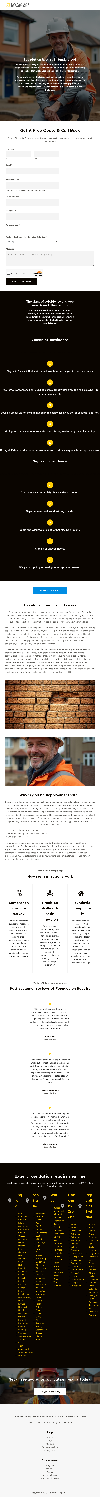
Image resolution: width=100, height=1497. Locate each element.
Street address (13, 196)
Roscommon (94, 1305)
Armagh (74, 1227)
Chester (21, 1236)
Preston (21, 1326)
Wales (50, 1472)
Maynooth (93, 1292)
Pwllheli (56, 1275)
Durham (21, 1245)
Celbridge (93, 1237)
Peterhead (40, 1307)
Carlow (92, 1231)
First (8, 159)
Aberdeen (40, 1213)
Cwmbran (57, 1243)
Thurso (39, 1333)
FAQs (50, 1440)
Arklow (92, 1224)
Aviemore (40, 1219)
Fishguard (57, 1246)
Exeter (21, 1249)
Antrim (74, 1224)
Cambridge (23, 1226)
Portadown (76, 1286)
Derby (21, 1242)
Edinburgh (40, 1242)
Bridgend (57, 1214)
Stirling (39, 1326)
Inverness (40, 1278)
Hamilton (40, 1271)
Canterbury (23, 1229)
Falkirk (39, 1249)
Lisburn (74, 1266)
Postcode (11, 211)
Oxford (21, 1316)
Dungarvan (94, 1253)
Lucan (91, 1286)
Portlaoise (93, 1302)
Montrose (40, 1294)
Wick (38, 1339)
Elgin (38, 1245)
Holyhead (57, 1250)
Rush (91, 1308)
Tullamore (93, 1311)
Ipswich (21, 1268)
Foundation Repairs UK (59, 1493)
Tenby (56, 1282)
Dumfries (40, 1226)
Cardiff (56, 1227)
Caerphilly (58, 1224)
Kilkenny (92, 1273)
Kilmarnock (41, 1284)
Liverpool (22, 1284)
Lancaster (22, 1271)
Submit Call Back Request (21, 281)
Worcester (23, 1355)
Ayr (37, 1223)
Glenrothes (41, 1268)
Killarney (92, 1269)
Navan (91, 1298)
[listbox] (32, 230)
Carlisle (21, 1232)
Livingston (40, 1291)
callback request (43, 1422)
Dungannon (76, 1260)
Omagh (74, 1282)
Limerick (92, 1282)
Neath (56, 1262)
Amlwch (57, 1217)
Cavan (91, 1234)
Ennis (91, 1260)
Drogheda (93, 1256)
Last (35, 159)
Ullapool (40, 1336)
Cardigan (57, 1230)
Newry (74, 1276)
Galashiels (40, 1262)
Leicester (22, 1278)
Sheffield (22, 1333)
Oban (38, 1297)
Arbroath (40, 1216)
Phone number (13, 179)
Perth (38, 1304)
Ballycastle (76, 1231)
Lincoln (21, 1281)
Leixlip (92, 1276)
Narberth (57, 1259)
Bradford (22, 1219)
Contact (50, 1444)
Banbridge (75, 1240)
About (50, 1437)
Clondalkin (93, 1240)
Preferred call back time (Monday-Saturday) (26, 237)
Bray (91, 1227)
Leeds (21, 1274)
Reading (22, 1329)
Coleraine (75, 1250)
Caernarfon (58, 1220)
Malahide (93, 1289)
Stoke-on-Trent (21, 1342)
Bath (20, 1213)
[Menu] (94, 5)
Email (9, 165)
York (20, 1359)
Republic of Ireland (89, 1206)
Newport (57, 1266)
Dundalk (92, 1250)
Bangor (56, 1208)
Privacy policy (50, 1450)
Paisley (39, 1300)
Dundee (39, 1229)
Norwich (22, 1310)
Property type (13, 225)
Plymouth (22, 1320)
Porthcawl (58, 1272)
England (18, 1200)
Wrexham (57, 1285)
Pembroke (58, 1269)
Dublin (91, 1247)
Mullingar (93, 1295)
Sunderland (23, 1349)
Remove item (54, 242)
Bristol (21, 1223)
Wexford (92, 1315)
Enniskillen (76, 1263)
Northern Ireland (71, 1206)
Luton (21, 1291)
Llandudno (58, 1253)
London (21, 1287)
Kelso (38, 1281)
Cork (91, 1243)
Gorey (91, 1266)
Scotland (36, 1200)
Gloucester (23, 1252)
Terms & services (50, 1447)
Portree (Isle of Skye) (39, 1313)
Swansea (57, 1279)
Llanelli (56, 1256)
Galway (92, 1263)
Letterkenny (94, 1279)
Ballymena (75, 1234)
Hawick (39, 1274)
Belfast (74, 1247)
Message (11, 249)
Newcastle (23, 1307)
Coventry (22, 1239)
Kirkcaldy (40, 1287)
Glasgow (40, 1265)
